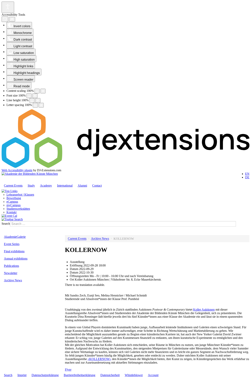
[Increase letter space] (41, 105)
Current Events (13, 185)
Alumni (82, 185)
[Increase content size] (42, 91)
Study (31, 185)
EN (247, 173)
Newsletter (10, 273)
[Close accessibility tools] (12, 19)
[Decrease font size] (29, 95)
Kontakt (11, 212)
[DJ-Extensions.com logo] (125, 166)
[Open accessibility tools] (8, 7)
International (65, 185)
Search (6, 223)
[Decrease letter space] (35, 105)
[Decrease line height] (32, 100)
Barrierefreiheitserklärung (79, 375)
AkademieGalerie (15, 236)
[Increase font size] (34, 95)
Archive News (13, 280)
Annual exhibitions (15, 258)
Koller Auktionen (204, 309)
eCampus (12, 201)
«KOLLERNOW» (99, 359)
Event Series (11, 244)
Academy (46, 185)
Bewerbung (13, 198)
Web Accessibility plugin (17, 170)
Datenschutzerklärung (45, 375)
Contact (97, 185)
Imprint (21, 375)
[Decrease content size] (37, 91)
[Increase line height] (37, 100)
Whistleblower (134, 375)
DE (247, 177)
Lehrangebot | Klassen (20, 194)
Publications (11, 265)
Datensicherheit (110, 375)
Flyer (68, 369)
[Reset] (5, 19)
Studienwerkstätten (18, 208)
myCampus (13, 205)
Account (153, 375)
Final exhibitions (14, 251)
